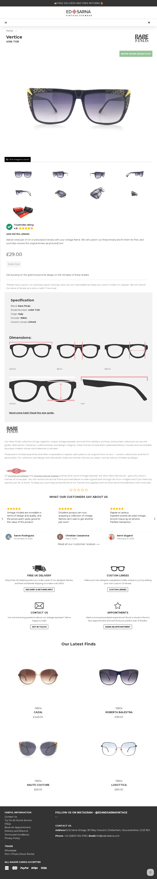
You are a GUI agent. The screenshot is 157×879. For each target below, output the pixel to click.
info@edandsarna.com (108, 835)
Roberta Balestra (118, 712)
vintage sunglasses (18, 475)
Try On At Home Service (18, 820)
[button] (20, 227)
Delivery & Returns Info (39, 589)
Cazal (38, 712)
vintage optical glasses (46, 475)
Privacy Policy (12, 838)
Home (9, 30)
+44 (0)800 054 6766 (75, 835)
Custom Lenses (117, 589)
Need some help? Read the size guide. (31, 412)
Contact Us (11, 816)
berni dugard (73, 535)
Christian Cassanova (26, 535)
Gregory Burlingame (129, 535)
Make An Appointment (117, 627)
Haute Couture (38, 785)
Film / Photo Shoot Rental (19, 854)
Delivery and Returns (16, 831)
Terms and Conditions (17, 834)
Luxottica (119, 785)
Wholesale (10, 850)
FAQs (8, 823)
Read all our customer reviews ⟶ (78, 544)
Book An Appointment (18, 827)
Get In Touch (39, 627)
